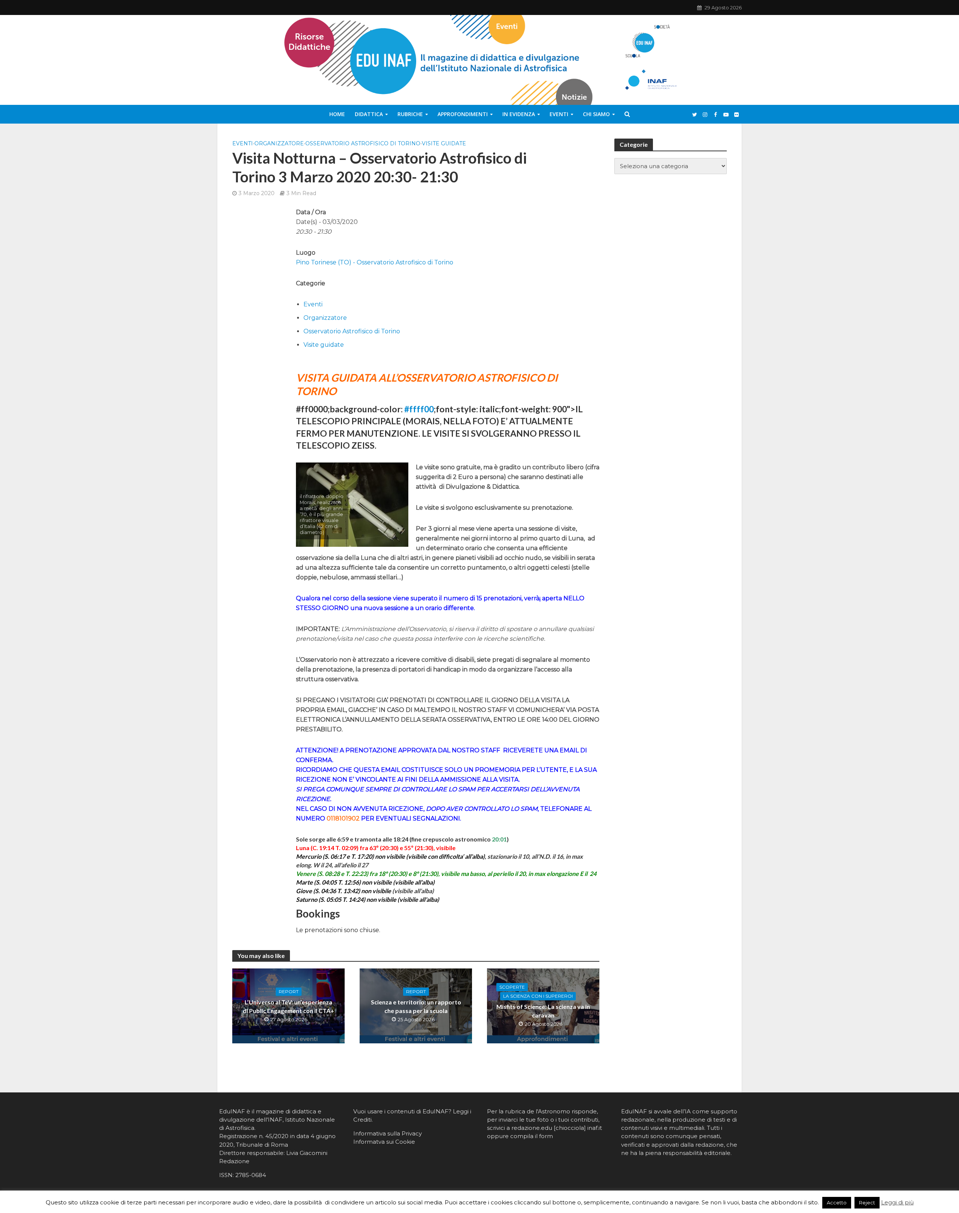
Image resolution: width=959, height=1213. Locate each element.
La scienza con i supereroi (538, 996)
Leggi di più (897, 1202)
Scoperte (512, 987)
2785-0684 (250, 1175)
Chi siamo (596, 114)
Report (289, 991)
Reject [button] (867, 1203)
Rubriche (410, 114)
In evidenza (518, 114)
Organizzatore (279, 143)
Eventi (559, 114)
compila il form (531, 1136)
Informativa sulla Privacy (387, 1133)
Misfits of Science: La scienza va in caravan (543, 1011)
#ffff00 (419, 409)
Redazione (234, 1161)
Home (337, 114)
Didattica (369, 114)
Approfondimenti (463, 114)
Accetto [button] (837, 1203)
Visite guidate (444, 143)
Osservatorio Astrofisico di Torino (362, 143)
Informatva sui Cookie (384, 1141)
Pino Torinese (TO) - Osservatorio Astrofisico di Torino (374, 262)
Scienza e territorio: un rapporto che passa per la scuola (416, 1006)
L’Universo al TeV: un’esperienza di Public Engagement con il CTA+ (288, 1006)
